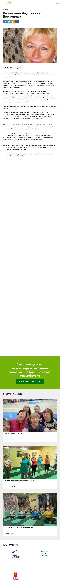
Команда (5, 9)
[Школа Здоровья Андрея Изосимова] (15, 556)
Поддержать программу (30, 381)
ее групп (54, 106)
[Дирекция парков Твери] (44, 556)
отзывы (42, 106)
